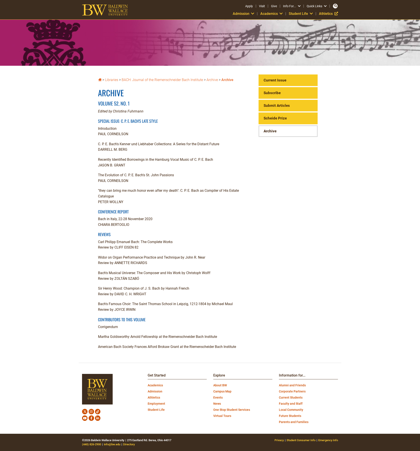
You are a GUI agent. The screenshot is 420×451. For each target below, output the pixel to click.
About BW (220, 385)
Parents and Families (293, 422)
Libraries (111, 80)
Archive (212, 80)
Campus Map (222, 391)
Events (218, 397)
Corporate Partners (292, 391)
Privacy (279, 440)
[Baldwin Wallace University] (100, 79)
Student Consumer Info (301, 440)
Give (274, 6)
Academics (155, 385)
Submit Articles (277, 105)
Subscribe (272, 93)
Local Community (291, 409)
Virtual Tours (222, 416)
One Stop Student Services (231, 409)
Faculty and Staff (291, 403)
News (217, 403)
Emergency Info (328, 440)
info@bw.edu (112, 444)
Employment (156, 403)
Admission (155, 391)
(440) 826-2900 (91, 444)
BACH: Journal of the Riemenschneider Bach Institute (162, 80)
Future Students (290, 416)
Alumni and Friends (292, 385)
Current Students (291, 397)
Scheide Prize (275, 118)
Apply (249, 6)
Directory (129, 444)
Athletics (328, 14)
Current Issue (275, 80)
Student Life (156, 409)
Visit (262, 6)
